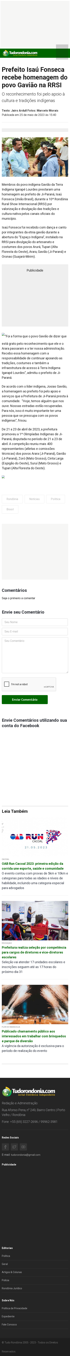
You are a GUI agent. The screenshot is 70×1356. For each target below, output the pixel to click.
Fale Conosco (9, 1324)
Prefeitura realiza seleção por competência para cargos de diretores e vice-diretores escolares (34, 952)
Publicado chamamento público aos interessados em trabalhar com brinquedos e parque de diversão (34, 1036)
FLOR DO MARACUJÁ (11, 1027)
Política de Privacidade (14, 1308)
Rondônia (12, 499)
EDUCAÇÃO (7, 943)
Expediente (8, 1316)
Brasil (10, 509)
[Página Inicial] (20, 53)
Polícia (5, 1280)
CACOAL (5, 859)
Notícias (34, 499)
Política (55, 499)
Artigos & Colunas (12, 1272)
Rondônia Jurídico (12, 1288)
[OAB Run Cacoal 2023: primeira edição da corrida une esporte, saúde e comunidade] (35, 836)
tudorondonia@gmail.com (25, 1154)
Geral (5, 1264)
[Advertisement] (35, 551)
